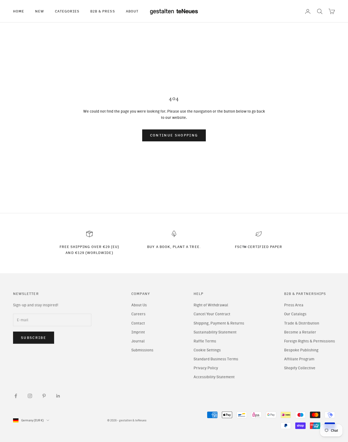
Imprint (138, 332)
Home (18, 11)
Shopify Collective (299, 368)
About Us (139, 305)
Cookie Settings (207, 350)
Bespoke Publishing (301, 350)
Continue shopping (174, 135)
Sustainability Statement (215, 332)
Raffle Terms (205, 341)
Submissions (142, 350)
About (132, 11)
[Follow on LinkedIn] (58, 396)
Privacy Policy (206, 368)
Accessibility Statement (214, 377)
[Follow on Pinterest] (44, 396)
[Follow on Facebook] (15, 396)
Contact (138, 323)
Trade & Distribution (301, 323)
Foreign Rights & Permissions (309, 341)
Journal (138, 341)
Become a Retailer (300, 332)
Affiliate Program (299, 359)
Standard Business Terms (216, 359)
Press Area (293, 305)
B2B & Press (102, 11)
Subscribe (33, 338)
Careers (138, 314)
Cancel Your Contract (212, 314)
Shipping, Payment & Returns (219, 323)
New (39, 11)
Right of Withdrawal (211, 305)
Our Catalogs (295, 314)
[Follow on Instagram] (30, 396)
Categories (67, 11)
